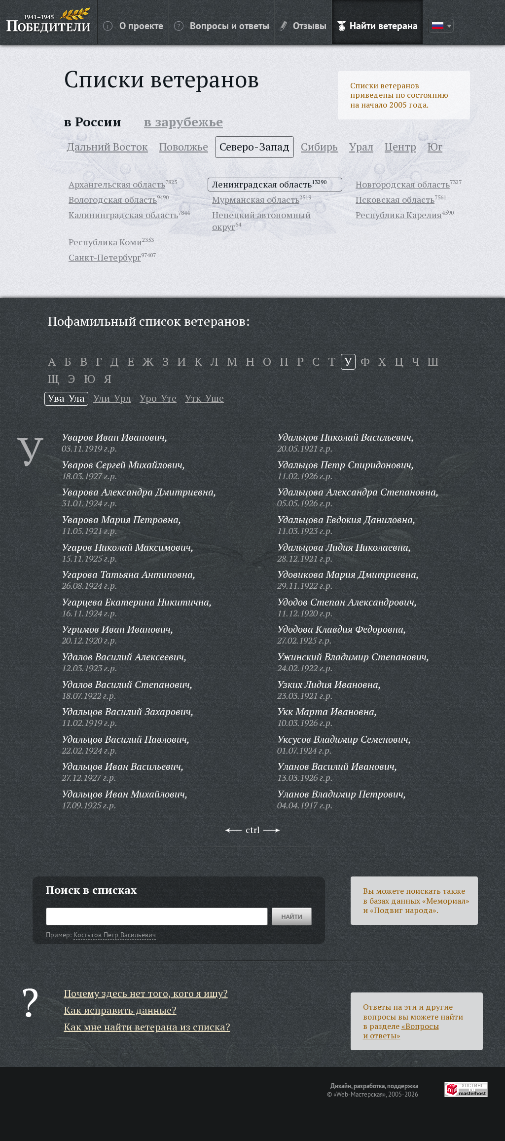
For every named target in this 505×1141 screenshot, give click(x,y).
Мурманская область (255, 199)
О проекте (141, 25)
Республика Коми (105, 242)
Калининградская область (123, 215)
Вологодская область (113, 199)
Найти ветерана (384, 25)
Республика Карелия (399, 215)
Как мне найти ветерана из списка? (147, 1026)
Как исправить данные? (120, 1010)
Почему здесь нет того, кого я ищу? (146, 993)
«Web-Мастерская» (359, 1094)
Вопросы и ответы (229, 25)
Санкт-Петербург (105, 257)
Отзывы (309, 25)
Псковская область (395, 199)
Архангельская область (117, 184)
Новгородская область (403, 184)
